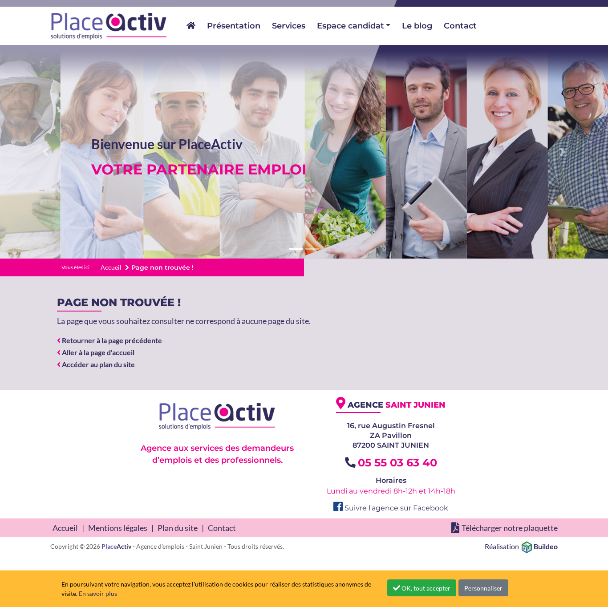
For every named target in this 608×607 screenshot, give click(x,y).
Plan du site (178, 528)
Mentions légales (117, 528)
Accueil (65, 528)
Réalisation (521, 546)
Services (288, 26)
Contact (460, 26)
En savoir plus (98, 593)
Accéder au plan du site (98, 364)
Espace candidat (350, 26)
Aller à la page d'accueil (97, 352)
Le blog (417, 26)
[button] (45, 152)
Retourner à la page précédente (111, 340)
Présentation (233, 26)
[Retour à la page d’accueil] (109, 26)
